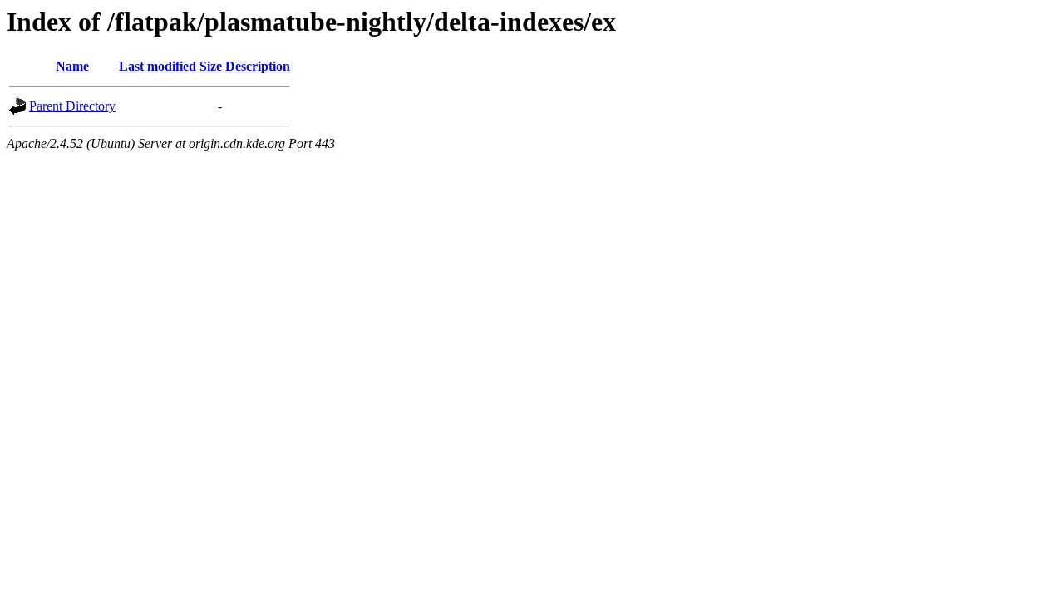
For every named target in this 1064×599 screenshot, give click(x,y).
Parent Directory (72, 106)
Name (72, 66)
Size (211, 66)
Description (257, 66)
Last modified (157, 66)
